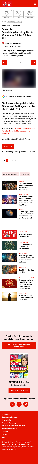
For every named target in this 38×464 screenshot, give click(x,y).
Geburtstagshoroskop (14, 22)
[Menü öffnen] (35, 3)
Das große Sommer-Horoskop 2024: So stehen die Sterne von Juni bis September (18, 131)
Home (4, 22)
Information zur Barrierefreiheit (13, 426)
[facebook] (19, 404)
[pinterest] (12, 404)
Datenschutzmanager (9, 423)
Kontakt (4, 434)
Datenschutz (6, 420)
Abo (3, 437)
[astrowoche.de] (7, 4)
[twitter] (25, 404)
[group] (18, 14)
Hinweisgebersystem (9, 429)
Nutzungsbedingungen (10, 417)
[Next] (34, 14)
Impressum (6, 414)
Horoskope (25, 174)
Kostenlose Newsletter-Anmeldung (19, 346)
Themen (5, 431)
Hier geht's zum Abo (19, 391)
